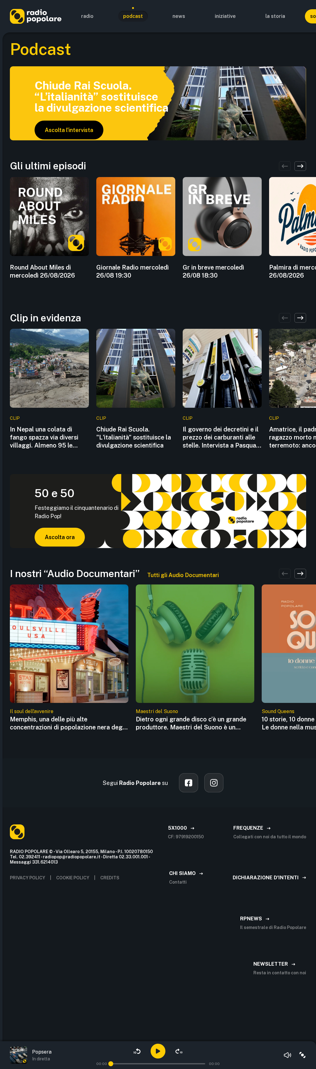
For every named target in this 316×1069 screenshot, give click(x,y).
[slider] (110, 1063)
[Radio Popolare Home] (35, 16)
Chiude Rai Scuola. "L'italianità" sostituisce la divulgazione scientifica (133, 437)
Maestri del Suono (157, 711)
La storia (275, 16)
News (179, 16)
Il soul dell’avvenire (31, 711)
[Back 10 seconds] (137, 1051)
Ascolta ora (60, 537)
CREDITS (109, 877)
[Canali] (302, 1055)
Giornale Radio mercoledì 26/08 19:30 (132, 271)
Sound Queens (278, 711)
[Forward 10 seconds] (179, 1051)
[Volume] (287, 1055)
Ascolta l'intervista (69, 130)
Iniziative (225, 16)
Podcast (133, 16)
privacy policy (27, 877)
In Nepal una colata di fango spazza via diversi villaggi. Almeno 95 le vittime (44, 437)
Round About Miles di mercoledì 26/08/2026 (42, 271)
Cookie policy (72, 877)
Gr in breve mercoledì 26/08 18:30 (213, 271)
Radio (87, 16)
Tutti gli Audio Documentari (183, 575)
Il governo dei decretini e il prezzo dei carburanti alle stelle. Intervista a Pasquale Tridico (222, 437)
